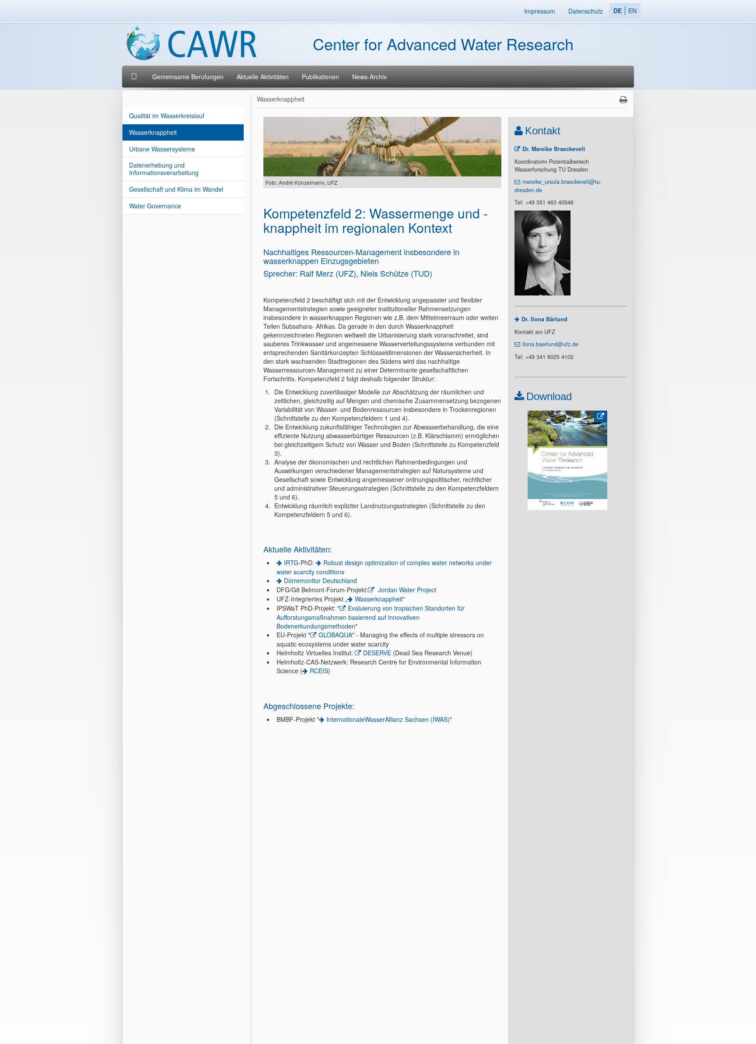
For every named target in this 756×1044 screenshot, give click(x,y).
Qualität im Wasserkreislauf (166, 115)
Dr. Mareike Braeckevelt (553, 149)
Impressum (539, 11)
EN (632, 10)
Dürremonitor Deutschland (320, 580)
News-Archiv (369, 76)
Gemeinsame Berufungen (188, 76)
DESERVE (377, 652)
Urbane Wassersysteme (162, 148)
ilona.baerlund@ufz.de (550, 344)
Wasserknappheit (153, 132)
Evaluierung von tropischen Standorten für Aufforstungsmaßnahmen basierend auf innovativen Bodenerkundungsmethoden (370, 617)
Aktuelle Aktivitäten (263, 76)
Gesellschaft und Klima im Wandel (176, 189)
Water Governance (155, 205)
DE (617, 10)
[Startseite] (135, 77)
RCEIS (319, 670)
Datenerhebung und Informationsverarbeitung (164, 169)
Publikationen (320, 76)
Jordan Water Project (406, 589)
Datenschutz (585, 11)
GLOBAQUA (335, 634)
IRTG (291, 562)
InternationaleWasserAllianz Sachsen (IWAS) (388, 719)
